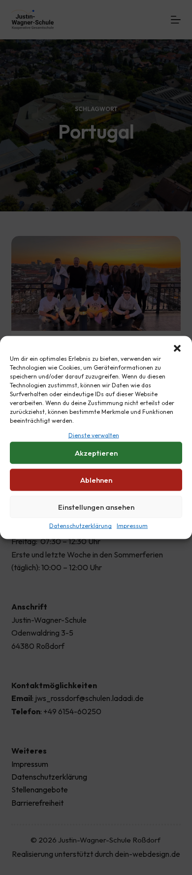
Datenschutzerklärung (80, 525)
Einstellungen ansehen (96, 507)
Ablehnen (96, 480)
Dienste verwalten (93, 435)
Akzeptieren (96, 453)
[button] (177, 348)
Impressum (132, 525)
